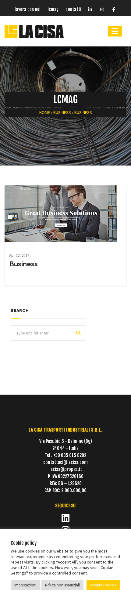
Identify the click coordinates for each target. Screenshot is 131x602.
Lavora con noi (27, 9)
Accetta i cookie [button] (103, 585)
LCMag (53, 9)
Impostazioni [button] (25, 585)
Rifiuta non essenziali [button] (62, 585)
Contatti (73, 9)
